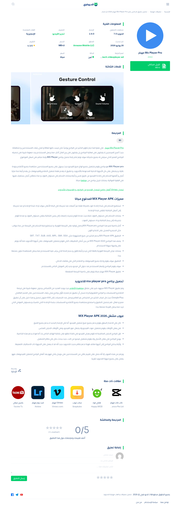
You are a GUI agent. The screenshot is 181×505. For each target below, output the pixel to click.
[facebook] (12, 494)
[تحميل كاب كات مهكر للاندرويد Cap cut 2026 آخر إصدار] (116, 392)
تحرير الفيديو (58, 34)
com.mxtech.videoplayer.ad (108, 57)
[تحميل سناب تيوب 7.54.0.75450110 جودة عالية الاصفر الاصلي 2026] (77, 392)
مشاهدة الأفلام (77, 288)
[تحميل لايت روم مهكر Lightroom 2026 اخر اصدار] (38, 392)
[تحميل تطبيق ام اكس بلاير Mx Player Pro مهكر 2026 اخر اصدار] (150, 35)
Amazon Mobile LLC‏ (83, 45)
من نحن (139, 502)
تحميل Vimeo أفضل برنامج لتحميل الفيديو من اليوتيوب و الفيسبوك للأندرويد (91, 189)
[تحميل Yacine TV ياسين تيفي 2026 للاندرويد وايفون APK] (18, 392)
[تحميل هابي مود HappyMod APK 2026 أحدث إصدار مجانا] (96, 392)
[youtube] (21, 494)
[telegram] (17, 494)
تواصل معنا (164, 502)
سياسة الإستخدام (151, 502)
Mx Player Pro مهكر (114, 148)
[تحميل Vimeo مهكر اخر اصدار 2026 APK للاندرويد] (57, 392)
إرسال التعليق (19, 478)
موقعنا (84, 180)
